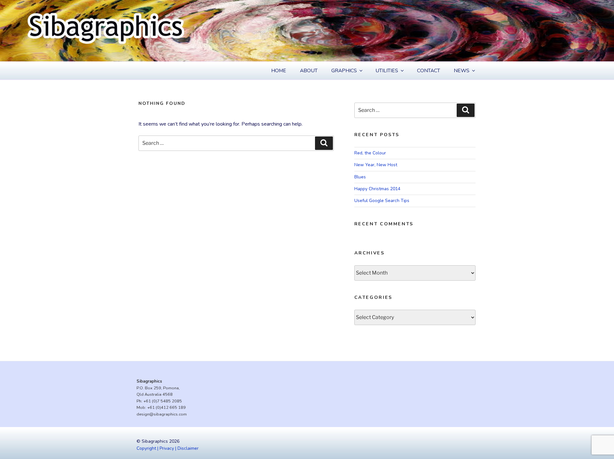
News (461, 70)
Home (278, 70)
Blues (360, 177)
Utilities (386, 70)
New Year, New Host (375, 165)
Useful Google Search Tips (381, 201)
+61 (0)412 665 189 (166, 407)
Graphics (344, 70)
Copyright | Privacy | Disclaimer (168, 448)
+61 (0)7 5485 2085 (162, 401)
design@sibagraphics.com (162, 414)
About (309, 70)
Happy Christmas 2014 (377, 189)
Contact (428, 70)
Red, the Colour (370, 153)
